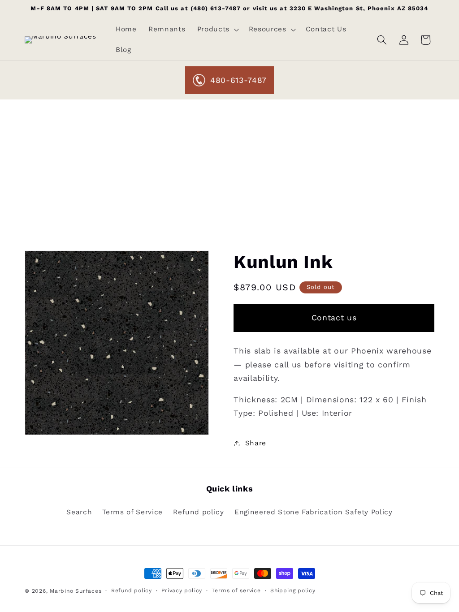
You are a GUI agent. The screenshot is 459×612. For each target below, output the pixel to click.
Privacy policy (181, 590)
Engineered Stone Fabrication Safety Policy (313, 512)
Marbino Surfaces (75, 591)
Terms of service (236, 590)
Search (79, 512)
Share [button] (255, 443)
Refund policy (198, 512)
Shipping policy (293, 590)
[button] (216, 29)
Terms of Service (132, 512)
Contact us (334, 317)
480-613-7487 (238, 80)
